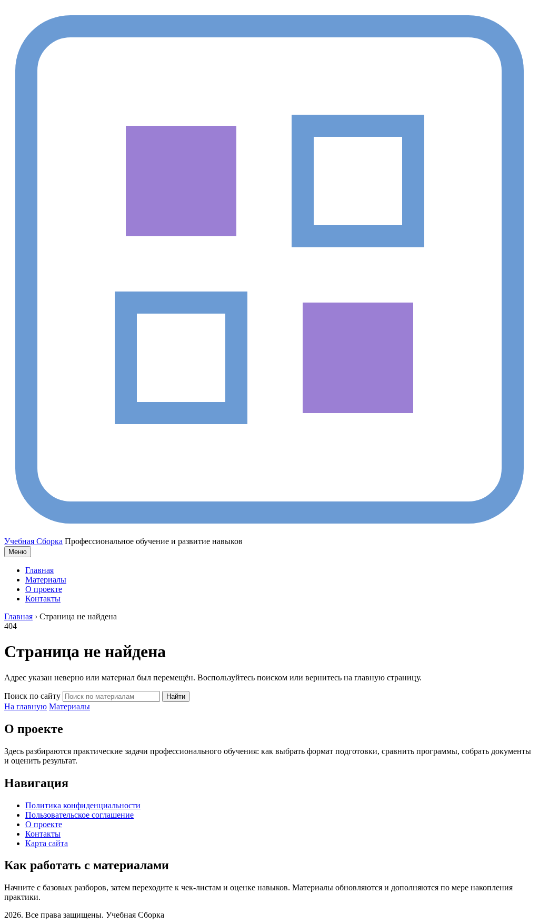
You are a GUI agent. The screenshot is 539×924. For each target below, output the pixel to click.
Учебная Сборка (33, 541)
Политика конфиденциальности (83, 805)
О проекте (43, 589)
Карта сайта (46, 843)
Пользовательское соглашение (79, 814)
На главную (25, 706)
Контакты (43, 598)
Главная (39, 570)
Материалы (45, 579)
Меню (17, 552)
